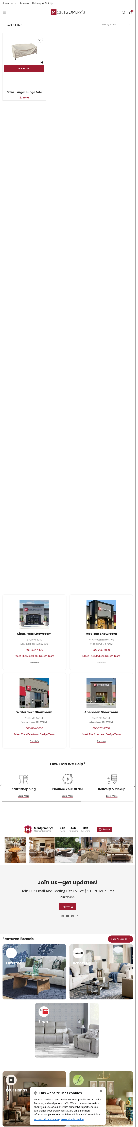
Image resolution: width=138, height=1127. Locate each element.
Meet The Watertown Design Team (34, 734)
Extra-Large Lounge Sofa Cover (24, 94)
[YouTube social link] (67, 916)
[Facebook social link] (58, 916)
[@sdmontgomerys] (28, 829)
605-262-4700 (101, 728)
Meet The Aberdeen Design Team (101, 734)
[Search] (123, 12)
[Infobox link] (34, 971)
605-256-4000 (101, 649)
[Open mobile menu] (4, 12)
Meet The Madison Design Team (101, 655)
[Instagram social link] (62, 916)
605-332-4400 (34, 649)
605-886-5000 (34, 728)
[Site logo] (68, 11)
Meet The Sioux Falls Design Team (34, 655)
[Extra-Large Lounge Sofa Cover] (24, 51)
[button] (24, 68)
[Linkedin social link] (77, 916)
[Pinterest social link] (72, 916)
